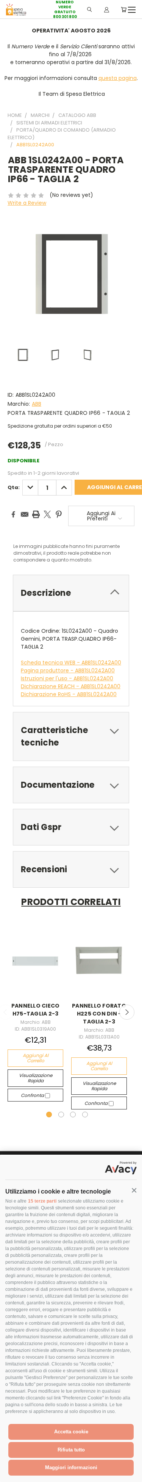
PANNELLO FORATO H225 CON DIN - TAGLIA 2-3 (99, 1013)
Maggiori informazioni (71, 1467)
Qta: (14, 487)
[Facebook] (13, 514)
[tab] (71, 593)
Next (126, 1012)
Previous (12, 1474)
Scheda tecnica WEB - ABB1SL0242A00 (71, 662)
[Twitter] (47, 514)
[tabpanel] (35, 1014)
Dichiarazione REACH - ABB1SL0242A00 (70, 686)
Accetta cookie (71, 1431)
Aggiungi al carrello (35, 1058)
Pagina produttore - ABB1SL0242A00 (68, 670)
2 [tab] (61, 1114)
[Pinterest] (58, 514)
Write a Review (27, 203)
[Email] (24, 514)
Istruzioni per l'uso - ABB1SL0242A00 (67, 678)
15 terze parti (42, 1201)
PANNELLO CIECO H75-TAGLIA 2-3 (35, 1009)
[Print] (36, 514)
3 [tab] (73, 1114)
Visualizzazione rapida (35, 1078)
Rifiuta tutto (71, 1450)
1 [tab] (49, 1114)
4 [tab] (85, 1114)
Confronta (33, 1095)
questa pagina (117, 78)
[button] (134, 1190)
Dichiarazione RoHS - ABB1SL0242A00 (69, 694)
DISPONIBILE (23, 460)
